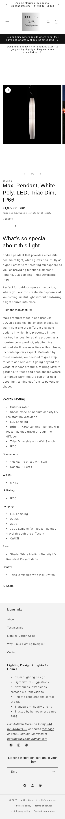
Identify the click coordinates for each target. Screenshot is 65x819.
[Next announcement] (58, 5)
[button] (7, 22)
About (11, 619)
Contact (12, 652)
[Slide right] (40, 174)
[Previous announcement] (7, 5)
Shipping (22, 213)
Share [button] (10, 585)
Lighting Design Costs (21, 635)
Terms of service (43, 805)
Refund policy (48, 800)
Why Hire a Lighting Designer (26, 643)
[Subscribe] (54, 771)
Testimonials (15, 627)
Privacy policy (23, 805)
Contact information (44, 811)
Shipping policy (22, 811)
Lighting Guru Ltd (28, 800)
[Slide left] (25, 174)
